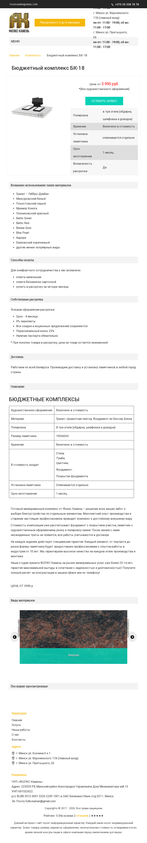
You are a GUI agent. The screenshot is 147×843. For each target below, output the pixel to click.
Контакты (18, 739)
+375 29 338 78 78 (127, 4)
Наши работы (21, 730)
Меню (15, 41)
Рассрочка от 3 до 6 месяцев (60, 22)
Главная (17, 720)
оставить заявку (104, 101)
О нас (15, 734)
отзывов (82, 815)
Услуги (16, 725)
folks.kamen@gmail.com (23, 4)
